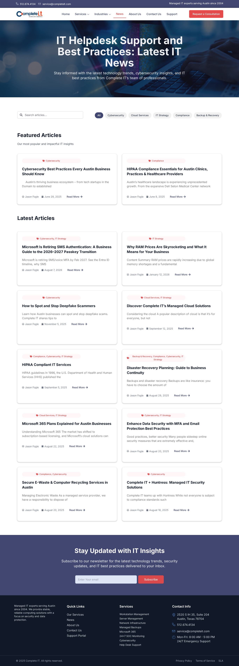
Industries (101, 14)
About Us (135, 14)
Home (66, 14)
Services (80, 14)
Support (172, 14)
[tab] (99, 115)
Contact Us (153, 14)
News (120, 14)
